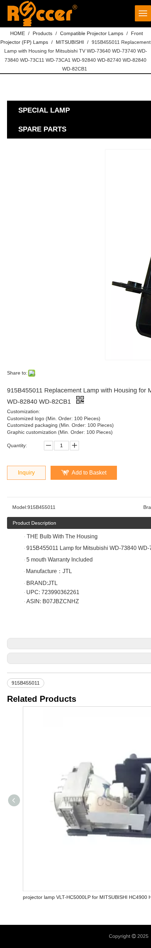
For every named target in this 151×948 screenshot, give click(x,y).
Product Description (34, 523)
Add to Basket (89, 473)
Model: (19, 507)
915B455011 (26, 683)
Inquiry (26, 473)
